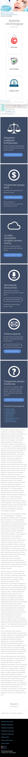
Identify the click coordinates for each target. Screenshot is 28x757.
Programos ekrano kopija (7, 721)
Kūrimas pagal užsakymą (7, 740)
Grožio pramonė (9, 415)
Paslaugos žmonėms (10, 419)
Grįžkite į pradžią (5, 743)
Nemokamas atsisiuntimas (13, 299)
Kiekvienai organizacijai (10, 421)
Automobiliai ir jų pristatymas (12, 418)
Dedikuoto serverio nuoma (13, 255)
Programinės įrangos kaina (13, 197)
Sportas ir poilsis (9, 416)
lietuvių (4, 746)
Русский (4, 748)
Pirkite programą (5, 737)
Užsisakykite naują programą (14, 399)
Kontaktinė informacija (12, 351)
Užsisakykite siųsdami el (12, 345)
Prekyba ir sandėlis (9, 409)
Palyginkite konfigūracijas (13, 154)
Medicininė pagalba (10, 413)
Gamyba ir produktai (10, 410)
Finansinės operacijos (10, 412)
